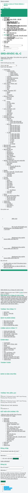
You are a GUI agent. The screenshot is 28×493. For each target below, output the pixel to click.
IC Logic (9, 104)
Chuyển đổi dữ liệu (15, 166)
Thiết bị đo (7, 201)
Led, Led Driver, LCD (13, 27)
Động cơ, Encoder (9, 96)
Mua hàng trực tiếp (9, 321)
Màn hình (9, 114)
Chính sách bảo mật (9, 331)
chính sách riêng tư (12, 478)
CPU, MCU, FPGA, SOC (10, 344)
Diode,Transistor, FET (10, 348)
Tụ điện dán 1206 (15, 138)
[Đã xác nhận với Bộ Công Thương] (11, 414)
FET (8, 93)
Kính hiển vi (10, 205)
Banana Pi (10, 152)
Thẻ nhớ (9, 192)
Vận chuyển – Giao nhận (10, 334)
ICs (8, 24)
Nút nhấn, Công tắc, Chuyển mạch (17, 35)
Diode (8, 92)
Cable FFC (13, 72)
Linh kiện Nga (11, 37)
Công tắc (9, 174)
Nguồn (5, 170)
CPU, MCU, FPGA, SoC (13, 26)
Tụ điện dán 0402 (15, 134)
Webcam (9, 206)
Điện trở (9, 124)
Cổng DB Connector (12, 78)
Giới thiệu (6, 19)
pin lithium (13, 190)
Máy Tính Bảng (11, 156)
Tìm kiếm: (6, 30)
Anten (8, 180)
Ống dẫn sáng (11, 187)
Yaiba (13, 416)
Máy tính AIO (7, 145)
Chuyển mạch (11, 173)
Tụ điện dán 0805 (15, 136)
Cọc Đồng (9, 204)
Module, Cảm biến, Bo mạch (11, 356)
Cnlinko (9, 76)
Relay (11, 169)
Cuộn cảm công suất (15, 121)
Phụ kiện (9, 40)
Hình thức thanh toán (9, 332)
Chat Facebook (8, 488)
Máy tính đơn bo (11, 33)
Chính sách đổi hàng (9, 336)
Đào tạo (6, 315)
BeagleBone (10, 153)
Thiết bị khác (10, 38)
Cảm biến (9, 163)
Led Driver (10, 113)
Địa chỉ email (5, 467)
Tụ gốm (12, 141)
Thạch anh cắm (11, 198)
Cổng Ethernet (11, 79)
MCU (8, 87)
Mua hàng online (8, 322)
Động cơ (9, 97)
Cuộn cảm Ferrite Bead (16, 122)
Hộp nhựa (9, 185)
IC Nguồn (9, 106)
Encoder (9, 99)
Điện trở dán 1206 (15, 131)
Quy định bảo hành (9, 335)
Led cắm (9, 110)
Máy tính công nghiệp (10, 146)
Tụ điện (9, 132)
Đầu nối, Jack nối (11, 80)
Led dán (9, 111)
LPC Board (10, 155)
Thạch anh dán (11, 199)
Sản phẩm (7, 20)
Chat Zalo (6, 486)
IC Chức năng (11, 103)
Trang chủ (7, 17)
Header (9, 82)
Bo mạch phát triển (12, 162)
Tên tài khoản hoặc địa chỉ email (10, 451)
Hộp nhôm (10, 184)
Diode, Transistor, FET (13, 23)
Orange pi (9, 157)
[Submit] (4, 32)
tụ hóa (11, 142)
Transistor (9, 94)
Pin (8, 188)
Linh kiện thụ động (12, 21)
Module (9, 164)
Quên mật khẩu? (5, 461)
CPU (8, 85)
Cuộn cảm (10, 120)
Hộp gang (9, 183)
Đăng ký (3, 481)
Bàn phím (9, 181)
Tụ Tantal (12, 143)
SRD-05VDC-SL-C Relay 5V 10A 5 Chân (12, 290)
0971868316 (7, 489)
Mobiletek (12, 167)
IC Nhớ (9, 107)
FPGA (8, 86)
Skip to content (5, 1)
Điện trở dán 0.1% (15, 125)
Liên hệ (6, 42)
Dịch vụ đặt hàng (8, 323)
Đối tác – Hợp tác (8, 313)
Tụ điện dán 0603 (15, 135)
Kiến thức (7, 41)
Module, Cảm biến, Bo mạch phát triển (14, 160)
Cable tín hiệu (11, 71)
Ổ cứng (6, 177)
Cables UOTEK (14, 75)
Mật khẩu (3, 455)
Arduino (9, 150)
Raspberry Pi (10, 159)
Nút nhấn (9, 176)
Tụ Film (12, 139)
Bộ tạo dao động (11, 197)
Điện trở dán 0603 (15, 128)
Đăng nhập (15, 458)
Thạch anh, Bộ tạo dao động (15, 28)
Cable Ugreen (14, 73)
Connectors (10, 34)
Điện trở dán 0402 (15, 127)
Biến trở (9, 118)
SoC (8, 89)
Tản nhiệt (9, 191)
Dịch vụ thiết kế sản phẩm (11, 325)
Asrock (9, 148)
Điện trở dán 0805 (15, 129)
